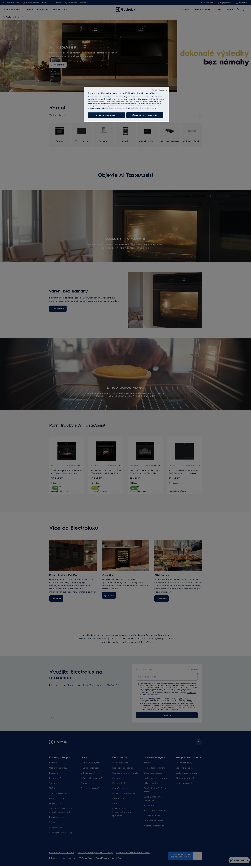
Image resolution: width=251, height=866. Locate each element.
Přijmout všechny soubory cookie (145, 115)
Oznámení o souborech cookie (117, 108)
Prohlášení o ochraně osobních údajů (142, 108)
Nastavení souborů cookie (106, 115)
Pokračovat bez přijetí (159, 90)
